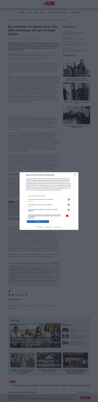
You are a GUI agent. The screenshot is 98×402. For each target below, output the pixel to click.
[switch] (68, 199)
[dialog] (49, 201)
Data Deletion (40, 227)
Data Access (49, 227)
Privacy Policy (57, 227)
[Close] (75, 175)
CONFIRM (38, 221)
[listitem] (49, 196)
